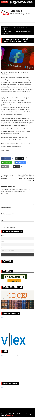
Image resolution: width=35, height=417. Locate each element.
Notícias (6, 74)
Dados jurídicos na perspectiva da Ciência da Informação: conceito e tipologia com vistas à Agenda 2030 (21, 3)
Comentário (4, 194)
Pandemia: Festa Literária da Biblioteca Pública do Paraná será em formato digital (26, 177)
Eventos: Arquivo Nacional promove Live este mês (8, 177)
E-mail (2, 241)
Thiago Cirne (24, 72)
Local (2, 248)
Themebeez (9, 415)
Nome (3, 235)
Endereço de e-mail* (7, 214)
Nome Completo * (6, 207)
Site (2, 220)
